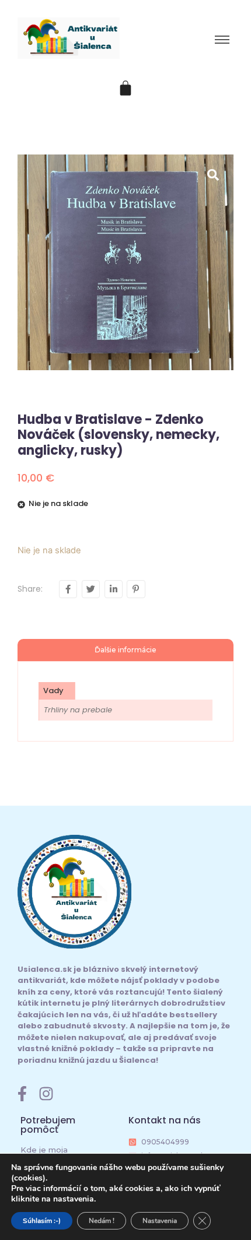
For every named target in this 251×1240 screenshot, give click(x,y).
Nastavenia (159, 1220)
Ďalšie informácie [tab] (125, 649)
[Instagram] (46, 1093)
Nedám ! (101, 1220)
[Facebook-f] (22, 1093)
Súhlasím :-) (42, 1220)
